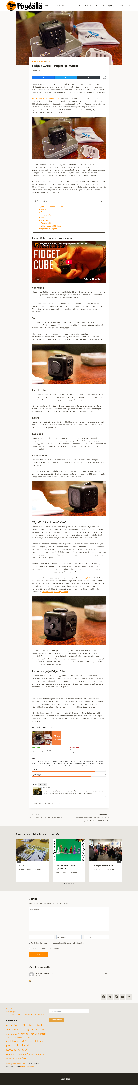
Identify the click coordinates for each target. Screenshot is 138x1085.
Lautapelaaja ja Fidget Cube (49, 229)
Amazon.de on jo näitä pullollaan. (55, 592)
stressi (58, 803)
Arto (94, 869)
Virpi (57, 873)
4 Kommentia (38, 869)
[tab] (64, 883)
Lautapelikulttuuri (17, 1049)
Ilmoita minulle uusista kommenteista (46, 948)
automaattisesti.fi (27, 1067)
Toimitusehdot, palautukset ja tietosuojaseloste (25, 1014)
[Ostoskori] (126, 5)
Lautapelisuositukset (80, 5)
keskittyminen (49, 803)
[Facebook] (103, 997)
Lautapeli (23, 1045)
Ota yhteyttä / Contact (115, 5)
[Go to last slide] (19, 860)
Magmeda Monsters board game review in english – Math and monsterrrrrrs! (92, 817)
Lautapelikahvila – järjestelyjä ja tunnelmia (46, 816)
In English (9, 1034)
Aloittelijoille (28, 1025)
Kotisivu (88, 937)
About (35, 784)
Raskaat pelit (10, 1058)
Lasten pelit (14, 1046)
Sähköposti (62, 937)
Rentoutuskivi (46, 223)
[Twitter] (110, 997)
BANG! (22, 865)
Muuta (43, 61)
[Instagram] (116, 997)
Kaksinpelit (32, 1041)
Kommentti (35, 910)
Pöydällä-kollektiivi (13, 1009)
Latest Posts (42, 784)
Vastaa (105, 974)
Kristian (34, 70)
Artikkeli (38, 1025)
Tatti (43, 212)
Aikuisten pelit (14, 1024)
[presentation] (32, 850)
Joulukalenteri (21, 1033)
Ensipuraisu (41, 1029)
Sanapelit (18, 1058)
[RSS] (129, 997)
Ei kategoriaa (27, 1029)
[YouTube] (122, 997)
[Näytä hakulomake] (130, 6)
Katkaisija (45, 220)
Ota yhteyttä (11, 1012)
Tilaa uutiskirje (56, 1020)
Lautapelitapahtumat (16, 1054)
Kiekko (43, 217)
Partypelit (40, 1054)
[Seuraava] (119, 860)
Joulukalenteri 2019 (16, 1041)
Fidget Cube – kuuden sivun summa (52, 206)
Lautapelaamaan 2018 (104, 865)
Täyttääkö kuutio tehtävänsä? (49, 226)
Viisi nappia (45, 209)
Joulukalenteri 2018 (21, 1037)
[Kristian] (37, 791)
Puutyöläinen (42, 973)
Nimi (32, 937)
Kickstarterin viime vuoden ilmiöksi (46, 98)
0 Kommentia (73, 873)
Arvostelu (36, 61)
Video (48, 61)
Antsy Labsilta (87, 578)
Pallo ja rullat (46, 215)
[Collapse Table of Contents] (102, 201)
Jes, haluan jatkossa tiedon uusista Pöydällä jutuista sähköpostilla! (57, 943)
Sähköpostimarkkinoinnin (16, 1064)
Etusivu (48, 5)
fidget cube (37, 803)
